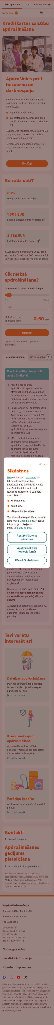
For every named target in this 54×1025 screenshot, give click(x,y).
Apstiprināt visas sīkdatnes (27, 537)
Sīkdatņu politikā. (23, 527)
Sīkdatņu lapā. (27, 520)
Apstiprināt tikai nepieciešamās (27, 550)
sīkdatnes (31, 477)
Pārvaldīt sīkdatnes (27, 560)
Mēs (9, 477)
